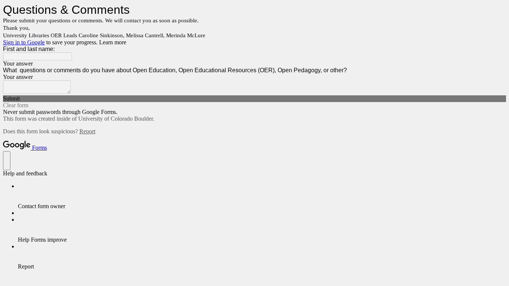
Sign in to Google (24, 42)
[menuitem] (262, 196)
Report (87, 131)
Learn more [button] (112, 42)
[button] (254, 98)
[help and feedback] (6, 160)
